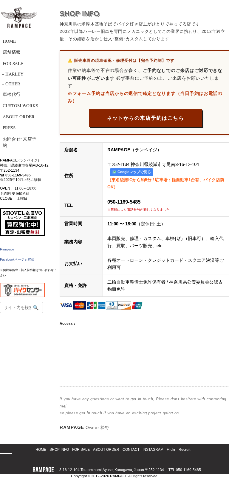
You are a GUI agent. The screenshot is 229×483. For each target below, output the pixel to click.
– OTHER (11, 84)
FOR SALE (13, 63)
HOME (9, 41)
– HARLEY (13, 74)
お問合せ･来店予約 (19, 142)
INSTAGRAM (153, 449)
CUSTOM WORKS (20, 105)
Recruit (184, 449)
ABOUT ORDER (19, 116)
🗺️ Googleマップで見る (131, 172)
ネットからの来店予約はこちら (145, 118)
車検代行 (12, 94)
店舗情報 (12, 52)
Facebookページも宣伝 (17, 259)
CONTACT (131, 449)
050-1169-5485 (18, 175)
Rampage (7, 249)
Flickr (171, 449)
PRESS (9, 127)
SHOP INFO (59, 449)
